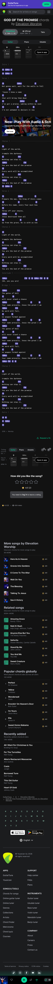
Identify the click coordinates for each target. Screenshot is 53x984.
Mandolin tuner (34, 917)
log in (24, 494)
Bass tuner (32, 908)
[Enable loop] (31, 980)
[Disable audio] (36, 980)
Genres (6, 908)
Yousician (7, 880)
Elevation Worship (29, 24)
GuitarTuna (7, 797)
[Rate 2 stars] (22, 482)
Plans (29, 885)
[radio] (46, 980)
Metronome (8, 927)
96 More (7, 553)
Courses (6, 936)
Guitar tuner (32, 898)
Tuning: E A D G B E (3, 451)
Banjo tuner (32, 922)
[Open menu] (48, 12)
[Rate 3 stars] (27, 482)
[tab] (10, 32)
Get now (10, 131)
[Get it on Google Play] (35, 832)
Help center (32, 875)
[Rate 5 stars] (36, 482)
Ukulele (43, 42)
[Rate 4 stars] (31, 482)
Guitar (10, 42)
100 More (8, 677)
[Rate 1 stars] (17, 482)
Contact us (32, 950)
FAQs (29, 880)
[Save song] (11, 980)
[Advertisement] (26, 970)
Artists (6, 917)
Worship (10, 431)
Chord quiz (8, 931)
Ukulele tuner (33, 903)
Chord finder (8, 922)
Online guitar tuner (11, 898)
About (30, 935)
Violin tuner (32, 912)
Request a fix (45, 438)
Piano (26, 42)
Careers (31, 940)
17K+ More (8, 740)
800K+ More (9, 613)
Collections (8, 912)
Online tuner (8, 903)
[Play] (24, 980)
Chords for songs (10, 893)
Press (30, 945)
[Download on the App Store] (17, 832)
